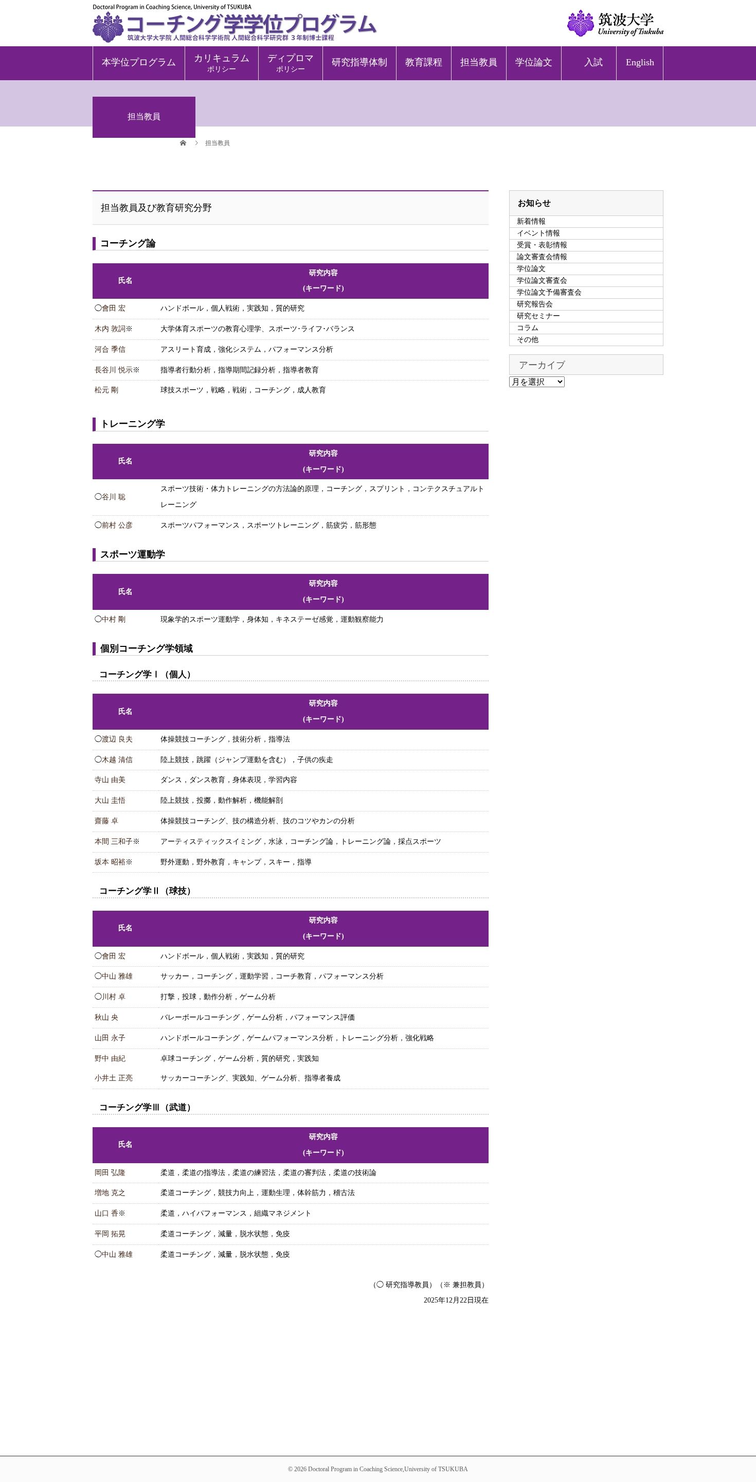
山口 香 (106, 1213)
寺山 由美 (110, 780)
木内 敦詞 (110, 329)
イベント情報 (538, 233)
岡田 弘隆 (110, 1173)
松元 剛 (106, 390)
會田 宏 (113, 308)
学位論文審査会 (542, 280)
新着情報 (531, 221)
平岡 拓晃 (110, 1234)
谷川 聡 (113, 497)
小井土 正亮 (114, 1078)
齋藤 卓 (106, 821)
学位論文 (533, 62)
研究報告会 (535, 304)
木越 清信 (117, 760)
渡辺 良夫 (117, 739)
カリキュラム (221, 63)
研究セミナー (538, 316)
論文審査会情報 (542, 257)
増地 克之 (110, 1193)
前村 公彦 (117, 525)
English (640, 62)
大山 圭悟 (110, 800)
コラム (527, 328)
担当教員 (478, 62)
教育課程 (423, 62)
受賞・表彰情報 (542, 245)
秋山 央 (106, 1017)
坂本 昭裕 (110, 862)
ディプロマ (290, 63)
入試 (593, 62)
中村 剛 (113, 619)
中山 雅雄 (117, 976)
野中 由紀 (110, 1058)
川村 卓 (113, 997)
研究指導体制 (359, 62)
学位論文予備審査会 (549, 292)
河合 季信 (110, 349)
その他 (527, 340)
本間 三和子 (114, 841)
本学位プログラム (139, 62)
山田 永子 (110, 1038)
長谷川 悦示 (114, 370)
